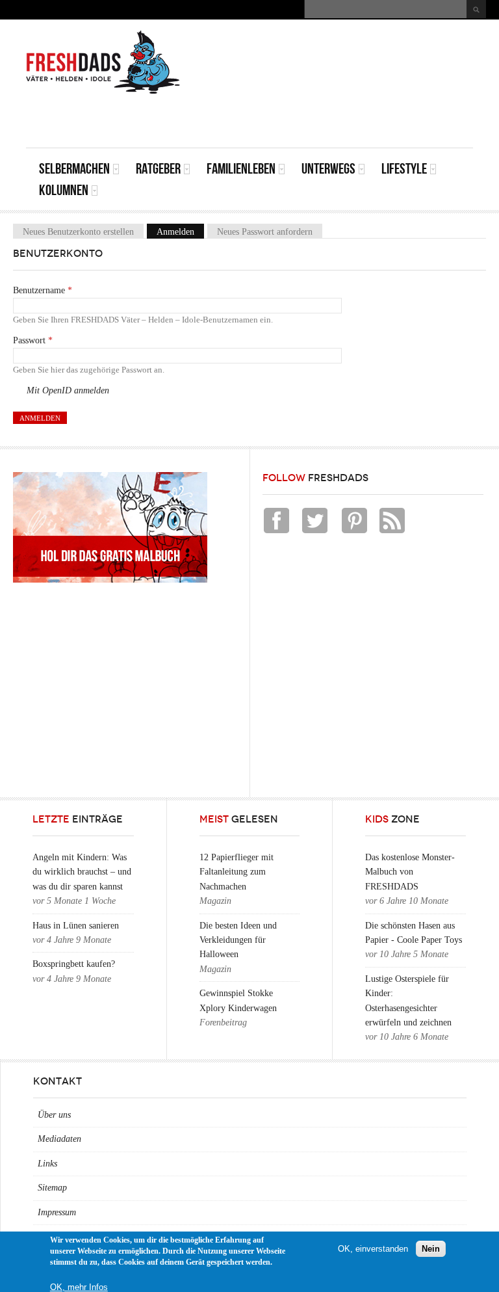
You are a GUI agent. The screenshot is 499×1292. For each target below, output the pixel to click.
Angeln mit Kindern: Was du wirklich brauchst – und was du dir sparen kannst (81, 871)
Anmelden (180, 231)
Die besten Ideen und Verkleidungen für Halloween (238, 940)
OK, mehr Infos (79, 1287)
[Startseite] (103, 62)
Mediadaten (59, 1139)
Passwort (33, 340)
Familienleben (241, 168)
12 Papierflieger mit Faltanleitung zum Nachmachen (236, 871)
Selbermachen (74, 168)
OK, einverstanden (373, 1249)
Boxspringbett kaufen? (73, 964)
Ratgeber (158, 168)
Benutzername (42, 290)
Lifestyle (404, 168)
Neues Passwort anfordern (265, 231)
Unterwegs (328, 168)
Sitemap (52, 1188)
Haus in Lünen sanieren (75, 925)
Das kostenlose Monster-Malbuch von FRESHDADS (410, 871)
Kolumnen (63, 190)
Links (47, 1163)
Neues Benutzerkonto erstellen (78, 231)
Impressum (57, 1212)
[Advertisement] (321, 118)
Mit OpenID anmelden (68, 390)
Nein (431, 1249)
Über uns (54, 1115)
